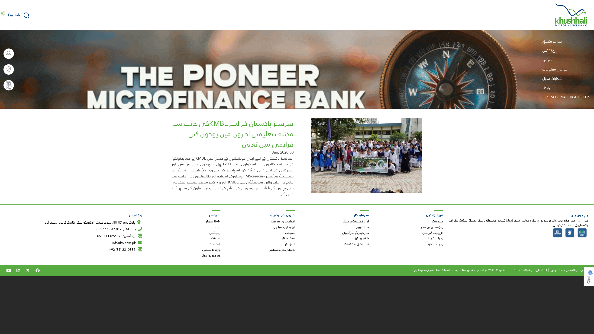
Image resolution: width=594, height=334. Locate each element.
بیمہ (218, 227)
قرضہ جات (214, 244)
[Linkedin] (18, 270)
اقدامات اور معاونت (283, 221)
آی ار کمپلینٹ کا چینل (356, 221)
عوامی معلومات (554, 69)
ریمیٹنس (215, 233)
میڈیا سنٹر (288, 238)
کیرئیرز (547, 60)
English (14, 15)
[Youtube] (8, 270)
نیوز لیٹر (290, 244)
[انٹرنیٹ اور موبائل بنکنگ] (7, 54)
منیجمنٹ (437, 221)
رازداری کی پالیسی (577, 270)
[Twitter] (28, 270)
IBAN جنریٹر (213, 221)
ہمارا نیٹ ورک (435, 238)
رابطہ (546, 87)
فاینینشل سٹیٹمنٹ (357, 244)
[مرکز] (571, 15)
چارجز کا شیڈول (211, 249)
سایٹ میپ (513, 270)
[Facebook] (37, 270)
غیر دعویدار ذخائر (210, 255)
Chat (589, 279)
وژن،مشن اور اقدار (432, 227)
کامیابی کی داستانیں (282, 249)
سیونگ (215, 238)
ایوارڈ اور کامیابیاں (284, 227)
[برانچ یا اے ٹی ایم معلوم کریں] (7, 69)
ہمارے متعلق (552, 41)
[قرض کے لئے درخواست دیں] (7, 85)
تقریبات (290, 233)
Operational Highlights (566, 97)
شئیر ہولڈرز (362, 238)
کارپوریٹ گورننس (433, 233)
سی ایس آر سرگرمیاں (355, 233)
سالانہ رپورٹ (361, 227)
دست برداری (557, 270)
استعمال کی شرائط (535, 270)
